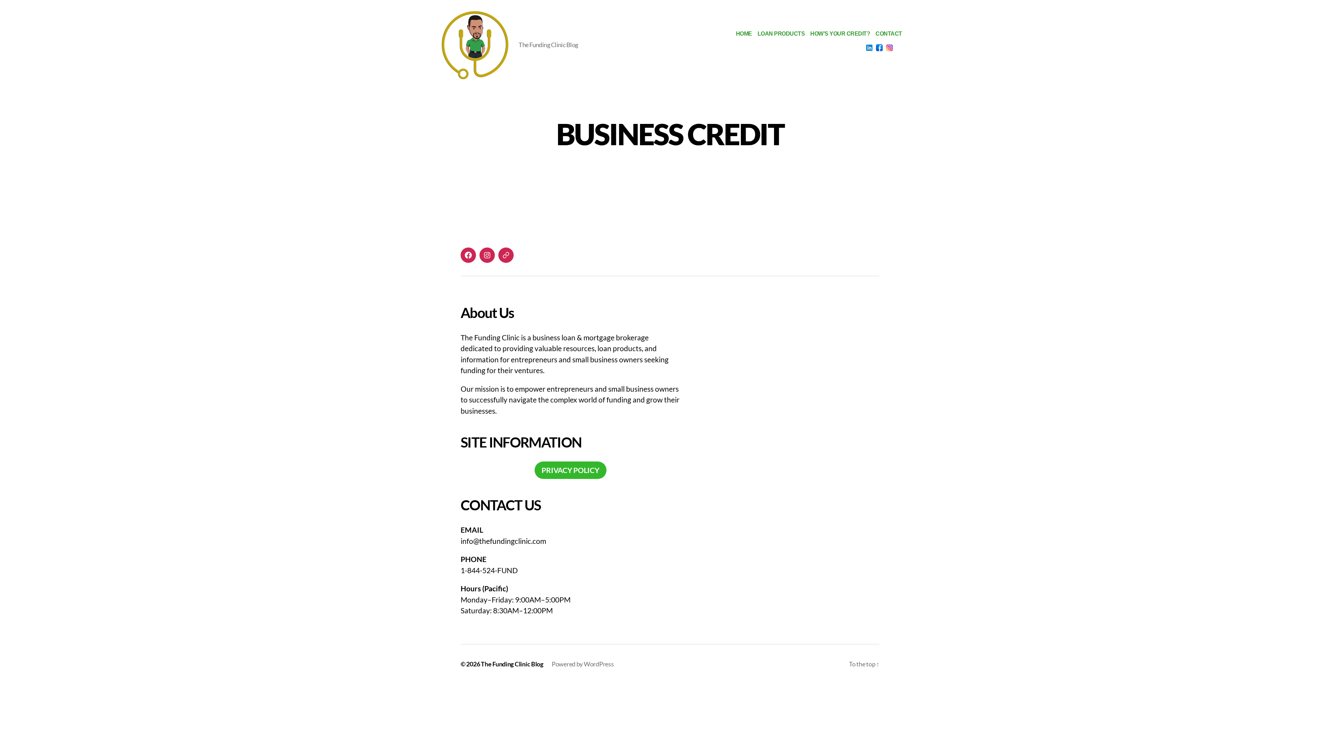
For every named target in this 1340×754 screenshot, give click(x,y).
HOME (744, 34)
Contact (889, 34)
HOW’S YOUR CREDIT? (840, 34)
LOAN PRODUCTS (781, 34)
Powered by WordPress (583, 664)
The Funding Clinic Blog (512, 664)
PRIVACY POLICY (570, 470)
